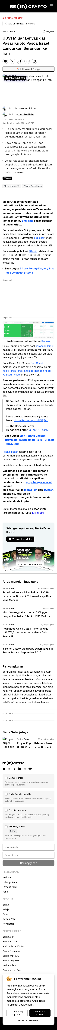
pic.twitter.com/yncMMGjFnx (31, 420)
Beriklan (7, 877)
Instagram (30, 490)
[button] (28, 781)
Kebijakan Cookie (16, 1004)
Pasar (13, 31)
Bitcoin (33, 251)
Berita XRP (8, 936)
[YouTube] (5, 61)
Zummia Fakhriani (26, 114)
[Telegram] (19, 61)
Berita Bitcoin (10, 941)
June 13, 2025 (38, 430)
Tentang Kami (10, 886)
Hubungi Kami (10, 882)
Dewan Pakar (9, 918)
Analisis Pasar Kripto (13, 946)
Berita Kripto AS (11, 955)
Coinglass (45, 341)
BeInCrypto (37, 363)
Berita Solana (9, 965)
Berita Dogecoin (11, 960)
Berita (5, 31)
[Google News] (30, 769)
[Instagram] (34, 61)
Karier (6, 891)
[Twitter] (12, 61)
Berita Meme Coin (12, 970)
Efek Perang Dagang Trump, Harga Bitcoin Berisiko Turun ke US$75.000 (29, 440)
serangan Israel (45, 346)
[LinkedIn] (27, 61)
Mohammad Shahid (27, 108)
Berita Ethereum (11, 951)
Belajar (6, 909)
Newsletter (8, 923)
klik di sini (38, 512)
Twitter (48, 490)
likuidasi (27, 220)
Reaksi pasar (10, 451)
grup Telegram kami (39, 482)
